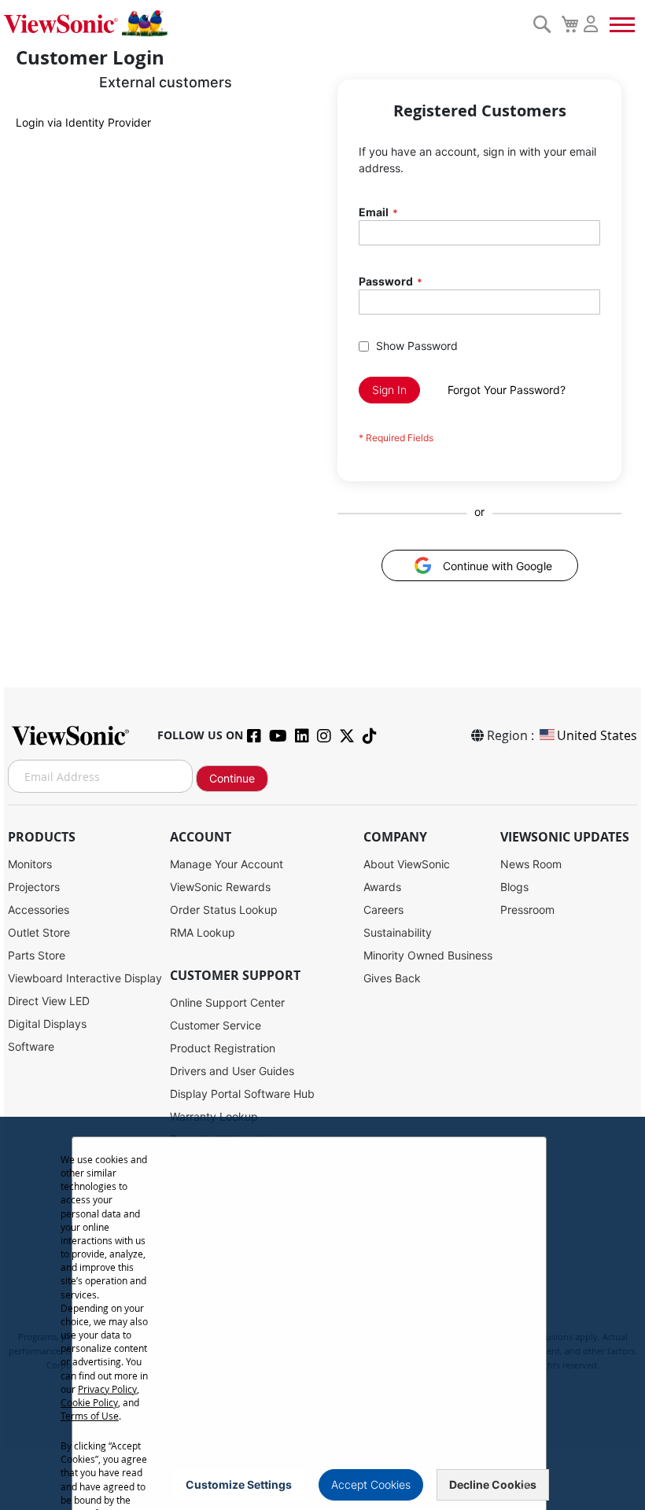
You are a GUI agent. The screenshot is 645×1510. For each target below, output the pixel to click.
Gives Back (392, 978)
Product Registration (222, 1048)
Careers (383, 909)
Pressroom (527, 909)
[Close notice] (525, 1485)
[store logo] (264, 23)
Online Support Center (227, 1002)
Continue (232, 778)
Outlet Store (39, 932)
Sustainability (397, 932)
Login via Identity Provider (83, 122)
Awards (382, 886)
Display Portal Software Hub (242, 1093)
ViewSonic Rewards (220, 886)
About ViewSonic (406, 864)
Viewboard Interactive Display (85, 978)
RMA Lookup (202, 932)
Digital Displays (47, 1023)
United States (597, 735)
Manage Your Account (226, 864)
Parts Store (36, 955)
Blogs (514, 886)
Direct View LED (49, 1000)
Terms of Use (90, 1415)
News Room (531, 864)
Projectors (34, 886)
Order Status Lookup (224, 909)
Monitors (30, 864)
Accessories (38, 909)
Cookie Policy (89, 1402)
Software (31, 1046)
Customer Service (215, 1025)
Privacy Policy (107, 1389)
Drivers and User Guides (232, 1070)
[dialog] (322, 1313)
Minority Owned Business (427, 955)
